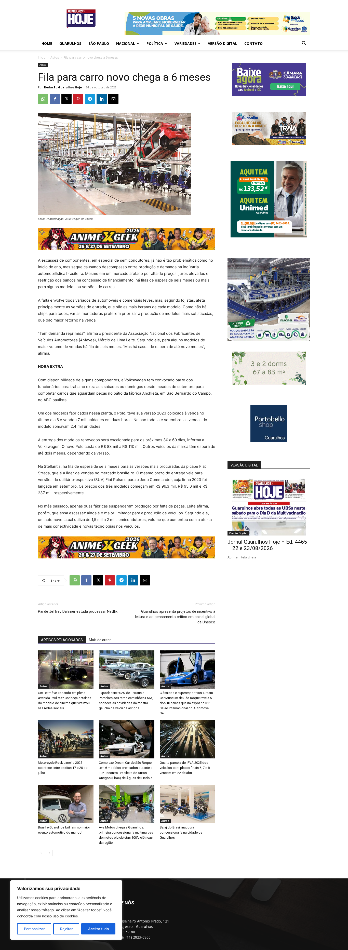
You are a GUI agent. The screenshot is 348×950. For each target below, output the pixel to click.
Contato (253, 43)
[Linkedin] (102, 99)
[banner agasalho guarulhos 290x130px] (269, 143)
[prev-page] (41, 853)
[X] (66, 99)
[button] (304, 44)
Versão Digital (222, 43)
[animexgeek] (126, 248)
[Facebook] (55, 99)
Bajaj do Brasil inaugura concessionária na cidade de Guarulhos (181, 832)
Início (42, 57)
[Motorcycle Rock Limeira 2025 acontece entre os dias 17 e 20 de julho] (65, 739)
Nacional (125, 43)
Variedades (185, 43)
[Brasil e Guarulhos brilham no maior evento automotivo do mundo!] (65, 804)
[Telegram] (90, 99)
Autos (54, 57)
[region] (66, 910)
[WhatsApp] (43, 99)
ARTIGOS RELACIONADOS (62, 640)
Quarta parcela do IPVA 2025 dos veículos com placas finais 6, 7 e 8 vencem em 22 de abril (185, 768)
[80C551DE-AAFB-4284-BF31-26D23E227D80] (269, 236)
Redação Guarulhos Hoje (63, 87)
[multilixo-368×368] (268, 339)
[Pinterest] (78, 99)
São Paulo (98, 43)
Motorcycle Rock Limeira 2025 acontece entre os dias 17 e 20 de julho (62, 768)
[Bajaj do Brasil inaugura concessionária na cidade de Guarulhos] (187, 804)
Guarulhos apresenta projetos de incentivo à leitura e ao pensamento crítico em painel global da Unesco (175, 616)
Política (154, 43)
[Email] (113, 99)
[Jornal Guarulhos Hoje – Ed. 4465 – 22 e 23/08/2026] (268, 506)
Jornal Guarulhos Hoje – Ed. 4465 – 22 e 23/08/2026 (267, 545)
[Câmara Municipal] (269, 94)
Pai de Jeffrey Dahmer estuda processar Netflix (77, 611)
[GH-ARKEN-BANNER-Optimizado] (269, 383)
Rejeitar (66, 929)
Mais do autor (100, 640)
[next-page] (49, 853)
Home (47, 43)
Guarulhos (70, 43)
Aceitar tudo (98, 929)
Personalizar (34, 929)
